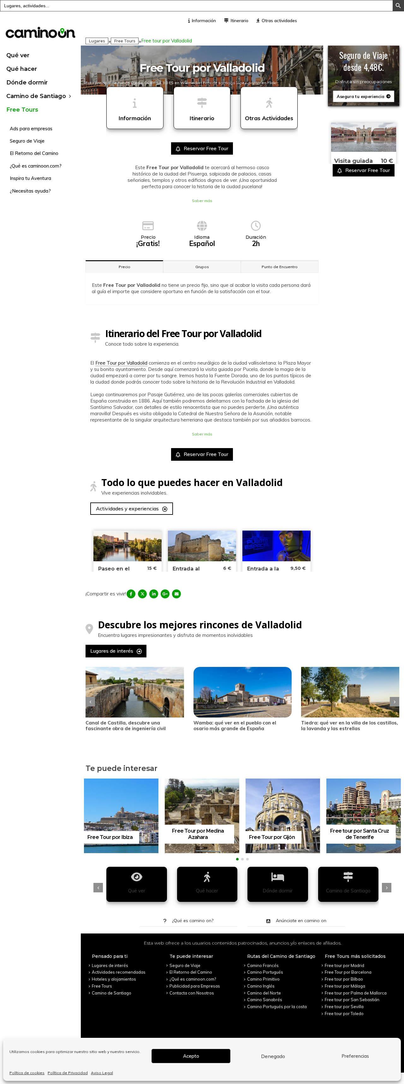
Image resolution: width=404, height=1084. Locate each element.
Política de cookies (27, 1072)
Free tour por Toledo (344, 1013)
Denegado (273, 1056)
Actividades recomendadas (119, 972)
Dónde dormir (27, 82)
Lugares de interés (112, 651)
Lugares (97, 41)
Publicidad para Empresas (194, 986)
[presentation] (90, 701)
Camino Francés (263, 965)
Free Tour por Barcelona (348, 972)
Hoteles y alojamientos (114, 979)
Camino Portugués (265, 972)
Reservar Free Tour (205, 148)
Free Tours (22, 109)
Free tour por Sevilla (344, 1006)
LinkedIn (153, 593)
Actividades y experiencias (128, 508)
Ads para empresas (31, 129)
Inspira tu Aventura (30, 178)
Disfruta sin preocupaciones (363, 81)
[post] (135, 692)
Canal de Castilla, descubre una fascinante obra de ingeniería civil (126, 725)
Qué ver (17, 55)
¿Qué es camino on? (192, 920)
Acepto (191, 1056)
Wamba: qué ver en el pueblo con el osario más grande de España (234, 725)
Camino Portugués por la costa (277, 1006)
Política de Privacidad (68, 1072)
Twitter (142, 593)
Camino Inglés (261, 986)
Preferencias (355, 1056)
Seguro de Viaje (27, 141)
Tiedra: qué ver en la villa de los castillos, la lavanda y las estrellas (349, 725)
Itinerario (239, 20)
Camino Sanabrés (264, 999)
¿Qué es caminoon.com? (36, 166)
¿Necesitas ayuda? (30, 191)
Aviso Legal (102, 1072)
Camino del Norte (264, 992)
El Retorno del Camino (34, 153)
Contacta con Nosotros (191, 992)
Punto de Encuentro (280, 266)
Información (204, 20)
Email (176, 593)
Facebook (131, 593)
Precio (124, 266)
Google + (165, 593)
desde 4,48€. (363, 67)
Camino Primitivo (263, 979)
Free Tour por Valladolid (121, 363)
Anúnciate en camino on (300, 920)
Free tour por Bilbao (344, 979)
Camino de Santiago (36, 96)
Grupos (202, 266)
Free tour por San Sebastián (352, 999)
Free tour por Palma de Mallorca (356, 992)
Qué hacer (21, 68)
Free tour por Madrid (344, 965)
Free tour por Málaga (345, 986)
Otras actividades (279, 20)
